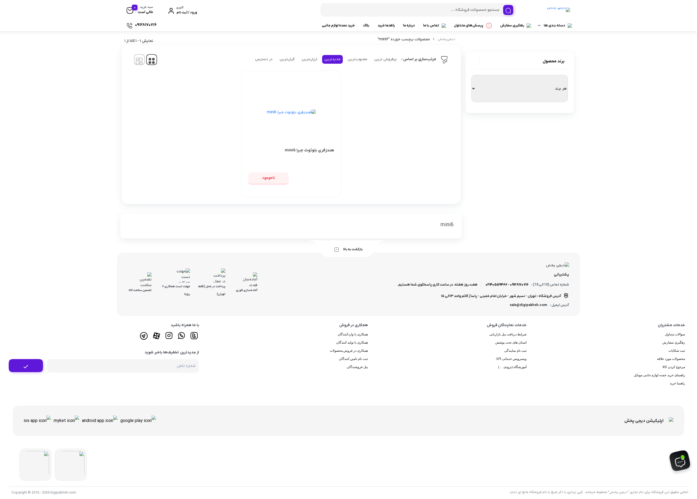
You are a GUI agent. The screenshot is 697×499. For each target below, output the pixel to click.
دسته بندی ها (554, 25)
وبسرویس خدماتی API (511, 359)
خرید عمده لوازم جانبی (338, 25)
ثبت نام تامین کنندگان (353, 359)
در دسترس (264, 59)
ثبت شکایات (676, 351)
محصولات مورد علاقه (671, 359)
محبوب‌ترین (357, 59)
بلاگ (366, 25)
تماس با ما (431, 25)
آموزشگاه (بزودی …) (512, 367)
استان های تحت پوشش (511, 342)
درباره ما (409, 25)
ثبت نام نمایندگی (515, 351)
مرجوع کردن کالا (673, 367)
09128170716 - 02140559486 (506, 284)
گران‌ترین (287, 59)
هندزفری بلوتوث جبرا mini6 (309, 150)
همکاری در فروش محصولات (349, 351)
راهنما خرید (386, 25)
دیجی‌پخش (446, 39)
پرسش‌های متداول (468, 25)
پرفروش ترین (385, 59)
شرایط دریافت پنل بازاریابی (508, 334)
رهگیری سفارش (512, 25)
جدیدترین (332, 59)
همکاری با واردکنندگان (353, 334)
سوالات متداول (675, 334)
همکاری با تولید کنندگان (352, 342)
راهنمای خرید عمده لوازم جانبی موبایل (659, 375)
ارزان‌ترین (309, 59)
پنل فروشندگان (357, 367)
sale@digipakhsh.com (528, 305)
